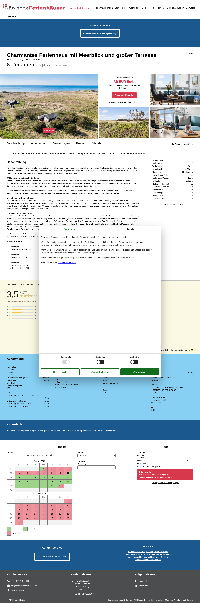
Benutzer (190, 8)
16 (52, 477)
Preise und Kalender (124, 95)
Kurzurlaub (134, 8)
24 (60, 481)
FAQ (135, 600)
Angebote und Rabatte (183, 600)
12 (19, 477)
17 (60, 477)
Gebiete (146, 8)
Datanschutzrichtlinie (67, 262)
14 (35, 477)
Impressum (113, 600)
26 (19, 486)
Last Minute (121, 8)
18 (68, 477)
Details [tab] (130, 229)
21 (35, 481)
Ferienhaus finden (104, 8)
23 (52, 481)
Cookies (128, 600)
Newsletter (160, 600)
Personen (81, 464)
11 (68, 473)
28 (35, 486)
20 (27, 481)
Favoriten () (158, 8)
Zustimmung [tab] (69, 229)
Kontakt (121, 600)
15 (43, 477)
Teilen (190, 54)
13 (27, 477)
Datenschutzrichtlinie (146, 600)
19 (19, 481)
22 (43, 481)
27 (27, 486)
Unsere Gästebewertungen (121, 102)
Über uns (169, 600)
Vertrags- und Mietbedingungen (165, 482)
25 (68, 481)
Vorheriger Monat (27, 455)
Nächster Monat (51, 455)
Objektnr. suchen (175, 8)
